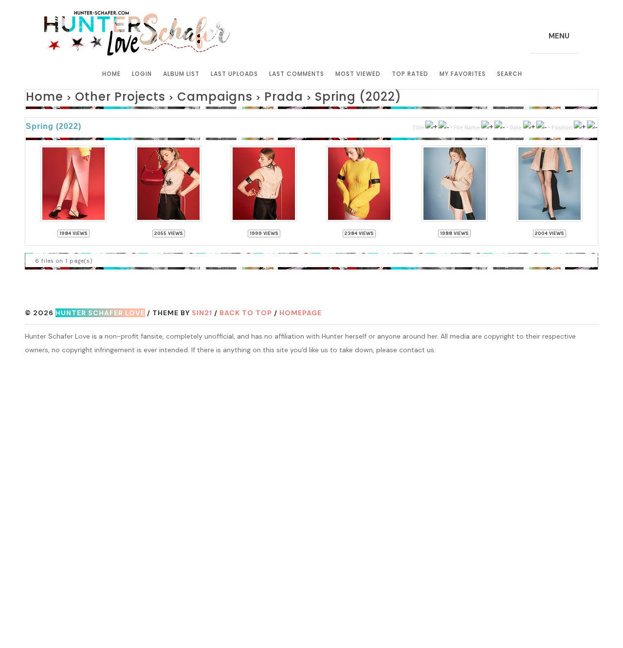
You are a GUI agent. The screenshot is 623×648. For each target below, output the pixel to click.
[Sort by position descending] (592, 123)
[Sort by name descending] (500, 123)
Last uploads (234, 74)
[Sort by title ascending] (431, 123)
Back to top (246, 308)
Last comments (296, 74)
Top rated (410, 74)
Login (142, 74)
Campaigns (175, 95)
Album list (181, 74)
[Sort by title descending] (444, 123)
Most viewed (358, 74)
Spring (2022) (288, 95)
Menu (559, 36)
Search (509, 74)
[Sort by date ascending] (529, 123)
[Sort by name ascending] (487, 123)
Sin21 (202, 308)
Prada (229, 95)
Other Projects (100, 95)
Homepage (300, 308)
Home (111, 74)
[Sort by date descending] (541, 123)
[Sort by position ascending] (580, 123)
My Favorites (463, 74)
